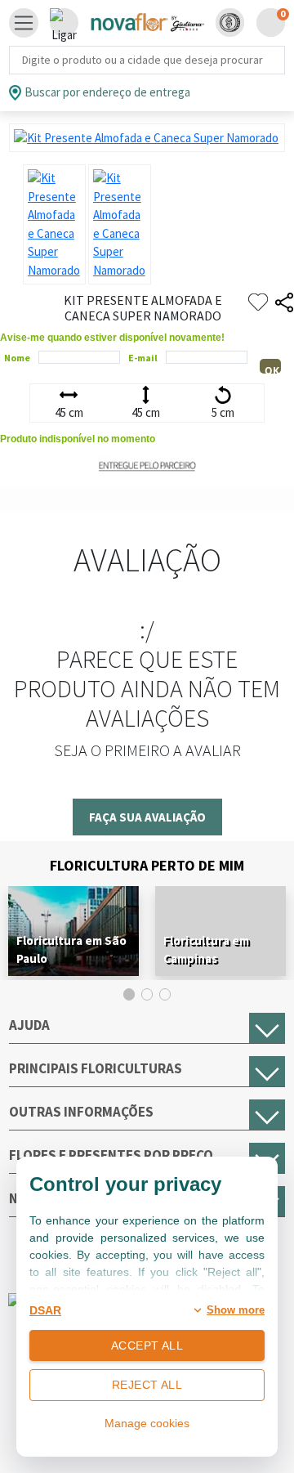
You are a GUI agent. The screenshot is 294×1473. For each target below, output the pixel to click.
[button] (230, 22)
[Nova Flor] (146, 23)
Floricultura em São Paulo (71, 949)
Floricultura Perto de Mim (147, 865)
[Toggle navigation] (23, 23)
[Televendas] (64, 22)
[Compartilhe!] (284, 303)
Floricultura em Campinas (206, 949)
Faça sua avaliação (147, 817)
